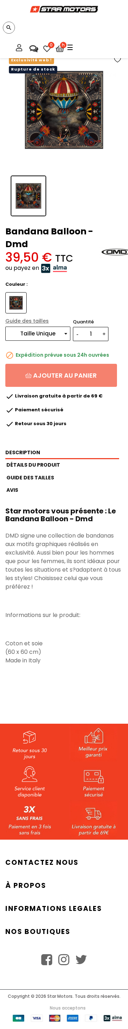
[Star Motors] (64, 6)
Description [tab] (22, 452)
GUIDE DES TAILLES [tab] (30, 477)
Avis (12, 490)
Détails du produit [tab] (33, 464)
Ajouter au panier (64, 375)
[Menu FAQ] (33, 46)
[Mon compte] (19, 48)
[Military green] (16, 302)
